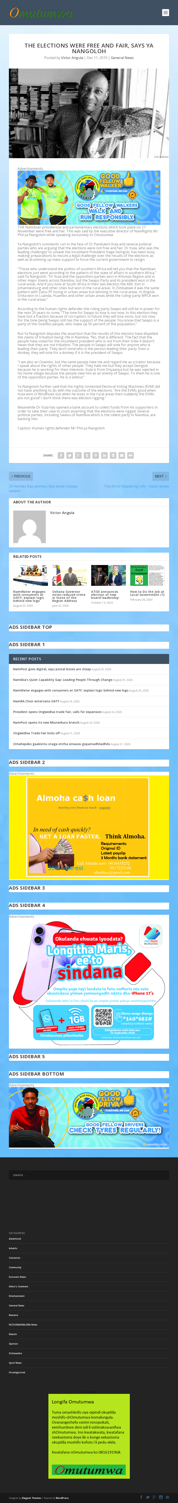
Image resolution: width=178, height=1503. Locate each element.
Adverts (13, 1248)
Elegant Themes (31, 1498)
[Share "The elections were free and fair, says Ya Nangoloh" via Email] (121, 455)
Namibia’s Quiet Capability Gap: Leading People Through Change (62, 680)
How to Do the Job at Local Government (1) (147, 593)
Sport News (15, 1362)
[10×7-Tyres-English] (89, 1146)
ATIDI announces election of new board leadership (105, 595)
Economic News (17, 1276)
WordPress (62, 1498)
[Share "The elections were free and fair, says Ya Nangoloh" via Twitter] (69, 455)
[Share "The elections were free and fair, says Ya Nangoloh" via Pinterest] (95, 455)
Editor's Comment (18, 1286)
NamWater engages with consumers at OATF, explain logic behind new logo (29, 596)
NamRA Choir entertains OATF (36, 701)
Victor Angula (72, 57)
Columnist (14, 1257)
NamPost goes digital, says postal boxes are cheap (52, 669)
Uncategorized (17, 1372)
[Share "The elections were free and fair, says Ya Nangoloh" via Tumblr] (87, 455)
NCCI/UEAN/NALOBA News (23, 1324)
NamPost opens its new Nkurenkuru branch (46, 722)
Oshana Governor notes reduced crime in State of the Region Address (69, 596)
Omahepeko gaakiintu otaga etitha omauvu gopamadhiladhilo (61, 744)
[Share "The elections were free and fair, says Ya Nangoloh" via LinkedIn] (104, 455)
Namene (13, 1315)
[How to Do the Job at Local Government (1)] (147, 575)
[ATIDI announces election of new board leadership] (108, 575)
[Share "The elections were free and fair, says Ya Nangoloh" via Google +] (78, 455)
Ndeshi (13, 1334)
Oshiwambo (15, 1353)
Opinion (13, 1343)
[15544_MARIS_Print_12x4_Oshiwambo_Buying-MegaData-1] (89, 1046)
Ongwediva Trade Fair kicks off (36, 733)
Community (15, 1267)
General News (122, 57)
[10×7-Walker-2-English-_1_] (89, 223)
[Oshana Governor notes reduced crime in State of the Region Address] (69, 575)
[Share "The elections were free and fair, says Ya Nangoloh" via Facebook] (61, 455)
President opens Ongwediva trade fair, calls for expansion (57, 712)
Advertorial (15, 1238)
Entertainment (17, 1296)
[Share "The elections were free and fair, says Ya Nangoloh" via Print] (130, 455)
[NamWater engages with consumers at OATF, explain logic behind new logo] (30, 575)
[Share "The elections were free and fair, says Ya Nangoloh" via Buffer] (113, 455)
